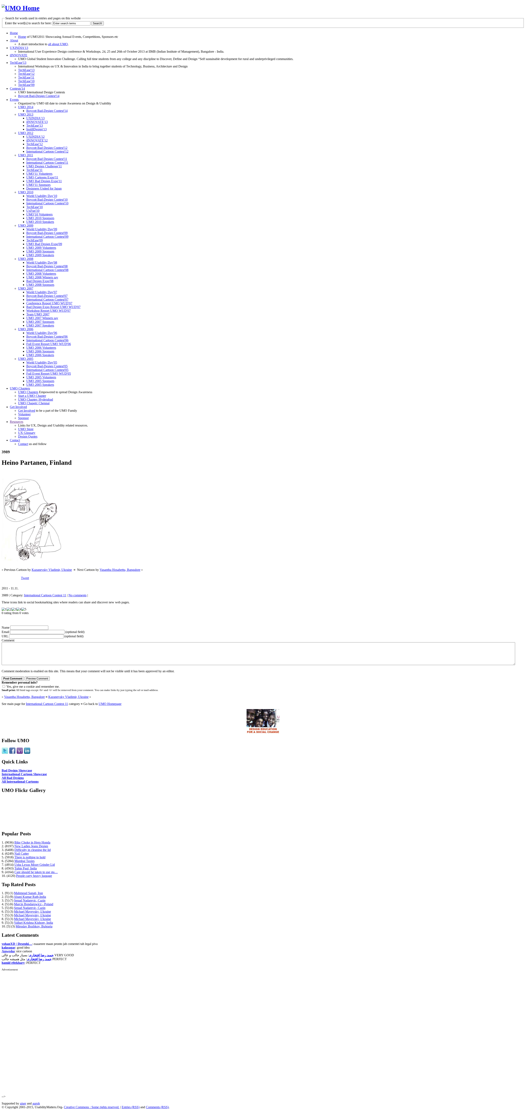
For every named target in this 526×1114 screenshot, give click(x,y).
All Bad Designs (13, 778)
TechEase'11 (26, 77)
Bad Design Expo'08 (39, 281)
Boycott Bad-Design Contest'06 (47, 336)
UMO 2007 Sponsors (40, 321)
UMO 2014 (25, 107)
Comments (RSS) (157, 1107)
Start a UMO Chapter (32, 396)
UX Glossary (26, 433)
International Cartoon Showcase (24, 774)
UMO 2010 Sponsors (40, 218)
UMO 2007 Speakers (40, 325)
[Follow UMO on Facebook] (12, 753)
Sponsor (23, 418)
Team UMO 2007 (38, 314)
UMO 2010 (25, 192)
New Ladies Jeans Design (31, 846)
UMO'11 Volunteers (39, 173)
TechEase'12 (26, 73)
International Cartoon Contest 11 (45, 595)
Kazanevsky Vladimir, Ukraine (52, 569)
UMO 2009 (25, 225)
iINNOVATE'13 (37, 122)
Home (14, 33)
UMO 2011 (25, 155)
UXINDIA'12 (35, 136)
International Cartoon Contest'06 (47, 340)
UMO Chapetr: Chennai (34, 403)
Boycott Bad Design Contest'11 (46, 159)
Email (5, 632)
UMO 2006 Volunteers (41, 347)
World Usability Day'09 (41, 229)
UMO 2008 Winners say (42, 277)
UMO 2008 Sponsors (40, 284)
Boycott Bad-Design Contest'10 (47, 199)
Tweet (25, 578)
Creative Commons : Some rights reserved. (91, 1107)
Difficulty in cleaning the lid (32, 850)
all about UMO (58, 44)
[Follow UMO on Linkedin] (27, 753)
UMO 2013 (25, 114)
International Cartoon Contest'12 (47, 151)
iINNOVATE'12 (37, 140)
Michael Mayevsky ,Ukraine (32, 911)
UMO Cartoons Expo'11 (42, 177)
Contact (15, 440)
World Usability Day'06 (41, 333)
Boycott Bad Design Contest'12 (46, 148)
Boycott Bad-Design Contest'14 (38, 96)
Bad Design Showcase (17, 770)
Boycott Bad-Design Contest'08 (47, 266)
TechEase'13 (18, 62)
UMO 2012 (25, 133)
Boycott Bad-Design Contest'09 (47, 233)
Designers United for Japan (44, 188)
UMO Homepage (110, 704)
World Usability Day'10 (41, 196)
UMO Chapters (20, 388)
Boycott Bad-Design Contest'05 (47, 366)
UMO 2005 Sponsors (40, 381)
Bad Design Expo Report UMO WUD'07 (53, 307)
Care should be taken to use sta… (36, 872)
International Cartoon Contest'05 (47, 370)
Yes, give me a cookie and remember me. (33, 686)
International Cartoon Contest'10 (47, 203)
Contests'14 (17, 88)
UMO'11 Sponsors (38, 185)
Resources (16, 421)
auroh (36, 1103)
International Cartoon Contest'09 (47, 236)
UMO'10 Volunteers (39, 214)
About (14, 40)
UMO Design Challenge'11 (44, 166)
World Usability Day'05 (41, 362)
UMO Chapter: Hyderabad (35, 399)
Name (5, 627)
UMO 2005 (25, 359)
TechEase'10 (26, 81)
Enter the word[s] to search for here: (28, 23)
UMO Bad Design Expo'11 (44, 181)
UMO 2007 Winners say (42, 318)
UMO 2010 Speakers (40, 222)
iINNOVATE (18, 55)
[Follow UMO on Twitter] (5, 753)
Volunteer (24, 414)
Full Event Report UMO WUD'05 (48, 373)
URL (5, 636)
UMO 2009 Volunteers (41, 247)
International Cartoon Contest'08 (47, 270)
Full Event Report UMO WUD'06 (48, 344)
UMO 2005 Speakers (40, 384)
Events (14, 99)
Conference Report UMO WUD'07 (49, 303)
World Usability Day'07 (41, 292)
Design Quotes (27, 436)
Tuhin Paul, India (25, 868)
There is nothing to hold (29, 857)
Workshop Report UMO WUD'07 (48, 310)
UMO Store (25, 429)
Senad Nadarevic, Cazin (29, 900)
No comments (77, 595)
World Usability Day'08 (41, 262)
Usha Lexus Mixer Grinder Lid (34, 864)
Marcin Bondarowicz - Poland (33, 904)
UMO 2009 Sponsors (40, 251)
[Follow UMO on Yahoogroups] (19, 753)
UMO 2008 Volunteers (41, 273)
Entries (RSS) (131, 1107)
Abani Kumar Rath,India (30, 896)
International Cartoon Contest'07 (47, 299)
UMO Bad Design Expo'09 (44, 244)
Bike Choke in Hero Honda (32, 842)
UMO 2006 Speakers (40, 355)
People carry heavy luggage (34, 876)
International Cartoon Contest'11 (47, 162)
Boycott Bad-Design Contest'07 (47, 296)
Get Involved (18, 407)
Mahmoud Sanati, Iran (28, 893)
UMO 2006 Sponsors (40, 351)
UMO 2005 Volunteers (41, 377)
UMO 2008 (25, 259)
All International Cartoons (20, 781)
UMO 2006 (25, 329)
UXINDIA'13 (19, 48)
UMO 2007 (25, 288)
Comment (8, 640)
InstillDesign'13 (36, 129)
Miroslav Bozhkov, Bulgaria (34, 926)
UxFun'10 (32, 210)
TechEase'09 (26, 85)
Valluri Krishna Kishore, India (33, 922)
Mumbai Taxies (24, 861)
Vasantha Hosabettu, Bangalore (120, 569)
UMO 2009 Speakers (40, 255)
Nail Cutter (21, 853)
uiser (23, 1103)
